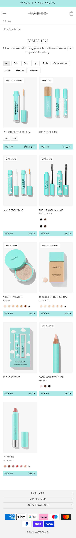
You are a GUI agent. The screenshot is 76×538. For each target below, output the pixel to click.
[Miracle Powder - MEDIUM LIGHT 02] (13, 306)
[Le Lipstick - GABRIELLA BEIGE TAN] (25, 466)
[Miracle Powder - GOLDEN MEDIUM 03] (17, 306)
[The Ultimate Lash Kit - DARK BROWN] (45, 219)
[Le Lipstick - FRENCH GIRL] (17, 466)
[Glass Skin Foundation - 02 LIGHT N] (45, 306)
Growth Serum (60, 63)
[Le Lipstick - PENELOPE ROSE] (13, 466)
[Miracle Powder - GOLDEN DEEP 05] (25, 306)
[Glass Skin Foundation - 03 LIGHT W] (49, 306)
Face (26, 63)
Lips (35, 63)
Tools (45, 63)
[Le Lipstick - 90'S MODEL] (9, 466)
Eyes (16, 63)
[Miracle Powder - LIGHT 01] (9, 306)
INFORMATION (38, 504)
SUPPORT (38, 492)
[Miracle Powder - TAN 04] (21, 306)
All (6, 63)
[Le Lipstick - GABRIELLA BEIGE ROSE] (21, 466)
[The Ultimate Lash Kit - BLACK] (41, 219)
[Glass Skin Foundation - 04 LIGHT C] (53, 306)
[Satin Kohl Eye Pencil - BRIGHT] (41, 386)
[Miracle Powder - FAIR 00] (5, 306)
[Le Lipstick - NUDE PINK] (5, 466)
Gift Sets (20, 70)
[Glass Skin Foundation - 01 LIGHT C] (41, 306)
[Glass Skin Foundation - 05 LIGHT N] (57, 306)
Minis (8, 70)
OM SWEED (38, 498)
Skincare (34, 70)
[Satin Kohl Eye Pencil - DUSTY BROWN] (45, 386)
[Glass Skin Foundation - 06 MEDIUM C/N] (61, 306)
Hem (5, 29)
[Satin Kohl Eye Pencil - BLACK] (49, 386)
